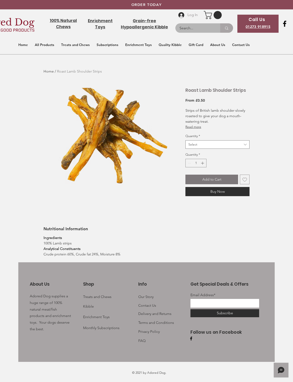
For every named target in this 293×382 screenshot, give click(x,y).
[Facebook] (285, 24)
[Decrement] (189, 163)
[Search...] (226, 28)
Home (48, 71)
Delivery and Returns (154, 314)
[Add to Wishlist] (245, 179)
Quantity (192, 136)
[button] (214, 15)
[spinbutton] (196, 163)
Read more (193, 127)
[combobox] (217, 144)
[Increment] (203, 163)
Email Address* (202, 295)
